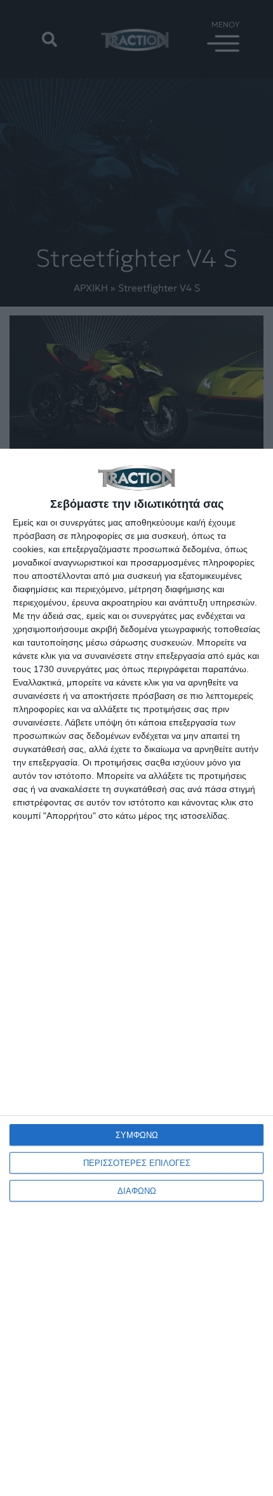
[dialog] (136, 972)
